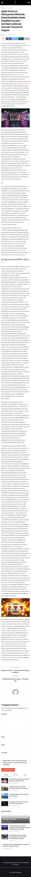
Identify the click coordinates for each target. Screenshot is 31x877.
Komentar (4, 714)
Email (3, 745)
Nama (3, 737)
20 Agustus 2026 (15, 831)
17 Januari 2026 (11, 35)
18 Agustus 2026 (8, 848)
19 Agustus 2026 (15, 840)
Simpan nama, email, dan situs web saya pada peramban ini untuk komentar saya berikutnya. (15, 763)
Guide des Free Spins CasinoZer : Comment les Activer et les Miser (15, 818)
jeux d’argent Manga (23, 83)
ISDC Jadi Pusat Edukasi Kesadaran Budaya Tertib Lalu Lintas (19, 780)
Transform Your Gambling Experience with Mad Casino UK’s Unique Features (16, 845)
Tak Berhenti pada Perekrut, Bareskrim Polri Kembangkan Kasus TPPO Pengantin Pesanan (19, 827)
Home (2, 8)
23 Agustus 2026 (8, 821)
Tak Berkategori (8, 8)
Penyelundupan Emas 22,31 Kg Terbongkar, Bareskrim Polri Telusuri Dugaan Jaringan (17, 836)
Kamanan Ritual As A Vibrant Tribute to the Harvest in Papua (18, 787)
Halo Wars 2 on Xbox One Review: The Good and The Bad (18, 802)
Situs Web (4, 752)
